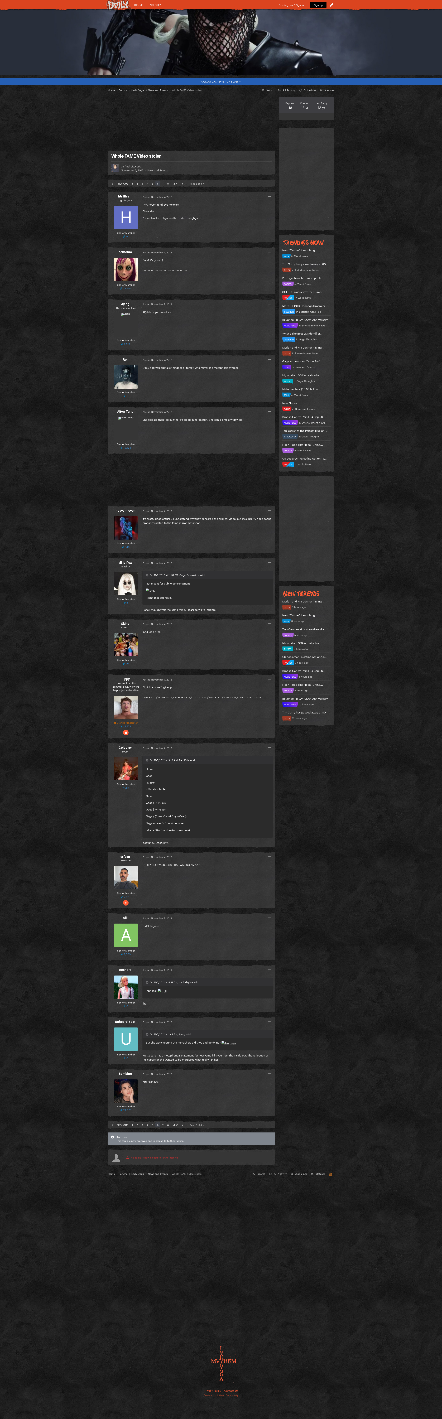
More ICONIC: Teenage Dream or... (305, 305)
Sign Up (318, 5)
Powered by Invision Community (221, 1395)
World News (301, 256)
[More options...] (269, 197)
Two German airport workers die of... (306, 629)
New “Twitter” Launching (298, 250)
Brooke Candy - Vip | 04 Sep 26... (303, 416)
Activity (155, 5)
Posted (157, 197)
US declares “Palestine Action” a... (304, 458)
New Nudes (289, 402)
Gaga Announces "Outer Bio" (301, 361)
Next (175, 183)
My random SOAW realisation (301, 375)
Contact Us (231, 1390)
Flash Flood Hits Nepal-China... (302, 444)
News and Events (157, 170)
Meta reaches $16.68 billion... (301, 389)
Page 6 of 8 (196, 183)
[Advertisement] (191, 121)
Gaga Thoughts (308, 339)
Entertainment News (307, 270)
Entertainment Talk (310, 311)
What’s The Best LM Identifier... (302, 333)
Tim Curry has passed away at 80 (304, 264)
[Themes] (331, 5)
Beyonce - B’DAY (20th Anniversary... (306, 319)
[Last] (182, 183)
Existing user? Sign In (292, 5)
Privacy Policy (212, 1390)
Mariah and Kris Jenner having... (303, 347)
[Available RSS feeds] (330, 1173)
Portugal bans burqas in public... (303, 278)
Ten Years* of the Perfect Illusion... (304, 430)
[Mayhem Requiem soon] (221, 42)
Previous (122, 183)
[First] (112, 183)
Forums (137, 5)
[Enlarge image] (151, 590)
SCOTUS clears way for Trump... (303, 291)
